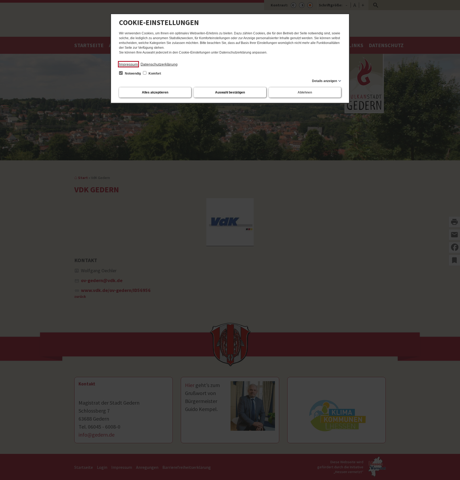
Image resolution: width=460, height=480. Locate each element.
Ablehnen (305, 92)
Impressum (128, 64)
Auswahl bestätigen (230, 92)
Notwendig (133, 73)
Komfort (154, 73)
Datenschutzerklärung (159, 64)
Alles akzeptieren (155, 92)
